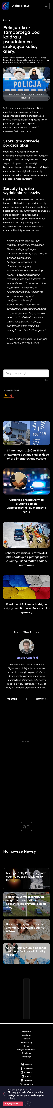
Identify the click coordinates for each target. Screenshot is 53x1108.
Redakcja (26, 1057)
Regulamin (27, 1053)
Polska (6, 20)
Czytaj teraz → (12, 1103)
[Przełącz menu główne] (46, 6)
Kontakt (26, 1039)
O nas (26, 1046)
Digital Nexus (21, 5)
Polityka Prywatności (26, 1049)
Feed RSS (26, 1035)
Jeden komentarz (34, 62)
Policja (22, 62)
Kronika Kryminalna (40, 60)
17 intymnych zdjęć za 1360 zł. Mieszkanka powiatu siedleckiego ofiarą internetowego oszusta (26, 454)
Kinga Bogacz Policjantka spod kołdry (24, 58)
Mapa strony (26, 1042)
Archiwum (26, 1031)
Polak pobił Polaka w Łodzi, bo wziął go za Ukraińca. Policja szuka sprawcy (26, 608)
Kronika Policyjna (10, 62)
